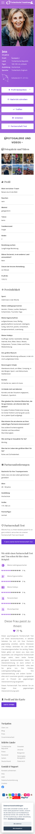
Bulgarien (21, 753)
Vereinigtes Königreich (21, 757)
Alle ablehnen (17, 823)
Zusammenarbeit (7, 737)
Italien (3, 758)
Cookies (4, 783)
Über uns (4, 727)
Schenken (19, 118)
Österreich (21, 761)
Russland (4, 755)
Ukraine (20, 750)
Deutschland (6, 761)
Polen (3, 752)
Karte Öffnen (9, 705)
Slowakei (20, 746)
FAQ (2, 774)
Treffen (19, 109)
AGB (3, 777)
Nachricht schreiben (18, 99)
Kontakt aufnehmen (8, 770)
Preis (3, 734)
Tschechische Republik (6, 747)
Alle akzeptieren (17, 828)
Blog (3, 731)
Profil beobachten (19, 90)
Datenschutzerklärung (9, 780)
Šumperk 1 (15, 58)
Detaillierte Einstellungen (16, 819)
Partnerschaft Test (19, 126)
